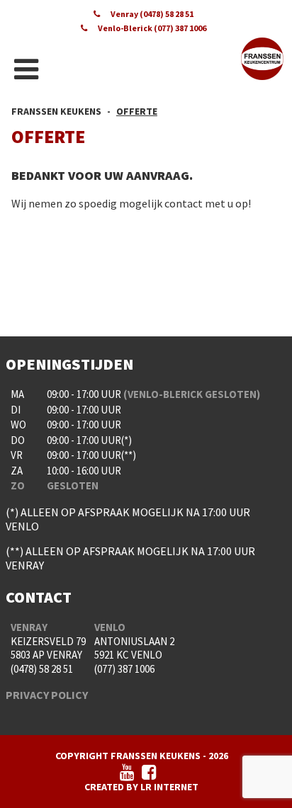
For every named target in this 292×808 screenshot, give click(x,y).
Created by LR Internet (141, 786)
